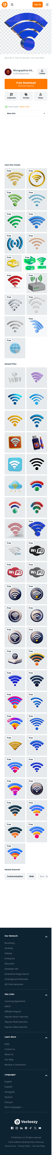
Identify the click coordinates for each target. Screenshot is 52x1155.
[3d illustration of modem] (15, 389)
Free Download (26, 84)
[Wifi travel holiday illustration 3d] (15, 657)
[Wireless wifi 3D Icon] (15, 960)
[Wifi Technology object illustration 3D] (15, 678)
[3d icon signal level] (15, 263)
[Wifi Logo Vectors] (17, 348)
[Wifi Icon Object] (15, 549)
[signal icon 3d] (15, 306)
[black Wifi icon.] (15, 722)
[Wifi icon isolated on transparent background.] (15, 241)
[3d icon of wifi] (34, 326)
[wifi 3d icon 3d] (15, 220)
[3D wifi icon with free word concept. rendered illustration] (15, 873)
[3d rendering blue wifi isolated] (15, 285)
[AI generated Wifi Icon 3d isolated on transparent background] (15, 570)
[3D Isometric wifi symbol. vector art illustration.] (15, 476)
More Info (11, 111)
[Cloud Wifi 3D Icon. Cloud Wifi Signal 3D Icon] (15, 743)
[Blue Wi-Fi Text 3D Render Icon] (15, 852)
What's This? (25, 106)
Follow (42, 73)
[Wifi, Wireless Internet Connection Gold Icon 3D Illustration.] (15, 198)
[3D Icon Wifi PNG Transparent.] (15, 411)
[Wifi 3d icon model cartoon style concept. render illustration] (15, 527)
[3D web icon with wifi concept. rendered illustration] (15, 497)
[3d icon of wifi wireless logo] (15, 895)
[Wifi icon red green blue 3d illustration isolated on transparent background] (15, 765)
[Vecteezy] (5, 4)
